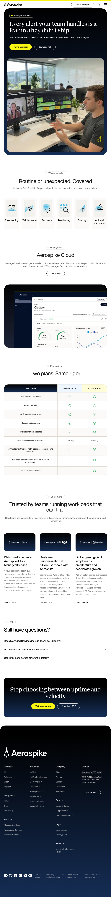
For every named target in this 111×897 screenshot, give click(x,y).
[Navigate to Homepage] (13, 4)
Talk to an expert (83, 4)
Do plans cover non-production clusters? (26, 649)
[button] (99, 4)
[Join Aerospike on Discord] (6, 875)
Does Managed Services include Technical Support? (32, 641)
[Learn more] (19, 568)
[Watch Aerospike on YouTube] (20, 875)
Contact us (91, 792)
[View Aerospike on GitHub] (10, 875)
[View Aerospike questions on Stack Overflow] (15, 875)
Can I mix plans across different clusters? (26, 658)
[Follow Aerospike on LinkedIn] (30, 875)
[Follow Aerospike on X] (25, 875)
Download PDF (68, 706)
